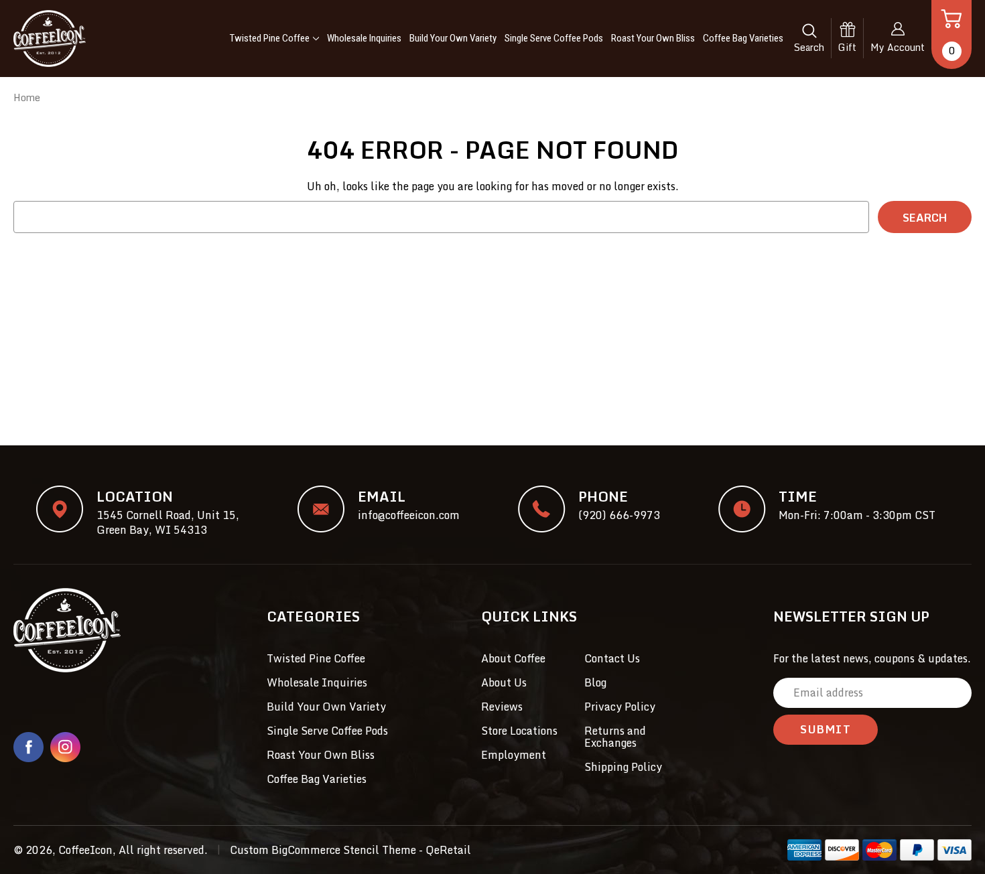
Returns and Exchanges (615, 736)
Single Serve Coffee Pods (554, 38)
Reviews (502, 706)
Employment (513, 754)
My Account (897, 47)
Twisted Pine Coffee (270, 38)
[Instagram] (65, 747)
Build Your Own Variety (453, 38)
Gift (847, 47)
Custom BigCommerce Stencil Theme (323, 850)
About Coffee (513, 658)
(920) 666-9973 (619, 515)
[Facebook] (28, 747)
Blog (595, 682)
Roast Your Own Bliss (653, 38)
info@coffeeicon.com (409, 515)
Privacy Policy (619, 706)
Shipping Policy (623, 767)
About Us (504, 682)
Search (809, 47)
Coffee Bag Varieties (743, 38)
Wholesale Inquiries (364, 38)
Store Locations (519, 730)
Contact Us (612, 658)
